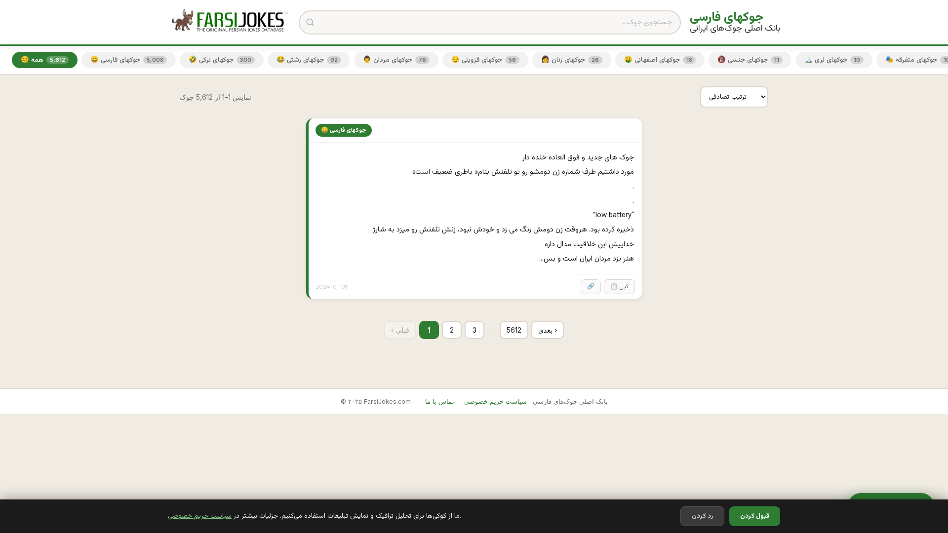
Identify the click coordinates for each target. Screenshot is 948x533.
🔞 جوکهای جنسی (748, 60)
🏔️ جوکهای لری (832, 60)
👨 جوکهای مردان (394, 60)
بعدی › (547, 330)
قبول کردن (754, 516)
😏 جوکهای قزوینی (483, 60)
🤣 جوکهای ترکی (220, 60)
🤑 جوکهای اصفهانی (658, 60)
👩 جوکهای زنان (570, 60)
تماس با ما (439, 401)
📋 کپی (619, 286)
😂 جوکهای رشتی (307, 60)
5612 (514, 330)
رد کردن (702, 516)
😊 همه (43, 60)
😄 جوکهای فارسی (126, 60)
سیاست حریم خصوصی (200, 516)
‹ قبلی (400, 330)
